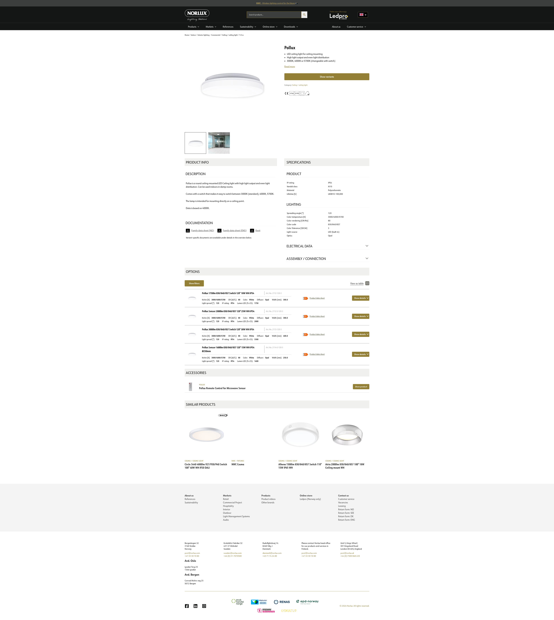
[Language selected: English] (363, 14)
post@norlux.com (192, 553)
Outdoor (227, 512)
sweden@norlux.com (233, 553)
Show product (361, 386)
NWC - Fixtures (238, 461)
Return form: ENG (346, 519)
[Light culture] (289, 610)
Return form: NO (346, 509)
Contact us (343, 495)
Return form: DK (345, 516)
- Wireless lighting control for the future (275, 3)
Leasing (342, 505)
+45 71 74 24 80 (270, 556)
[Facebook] (187, 606)
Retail (226, 499)
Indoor (193, 35)
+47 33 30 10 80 (192, 556)
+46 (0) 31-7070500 (233, 556)
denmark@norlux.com (272, 553)
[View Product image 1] (195, 143)
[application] (197, 26)
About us (189, 495)
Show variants (327, 76)
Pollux (202, 385)
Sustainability (191, 502)
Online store (306, 495)
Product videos (268, 499)
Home (187, 35)
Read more (289, 66)
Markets (227, 495)
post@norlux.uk (347, 553)
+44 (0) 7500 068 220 (350, 556)
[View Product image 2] (219, 143)
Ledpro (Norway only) (310, 499)
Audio (226, 519)
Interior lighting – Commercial (209, 35)
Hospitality (228, 505)
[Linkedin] (195, 606)
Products (265, 495)
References (190, 499)
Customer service (346, 499)
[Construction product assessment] (266, 610)
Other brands (267, 502)
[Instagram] (204, 606)
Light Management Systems (236, 516)
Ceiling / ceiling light (230, 35)
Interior (226, 509)
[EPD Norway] (307, 601)
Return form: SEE (346, 512)
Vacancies (343, 502)
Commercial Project (232, 502)
